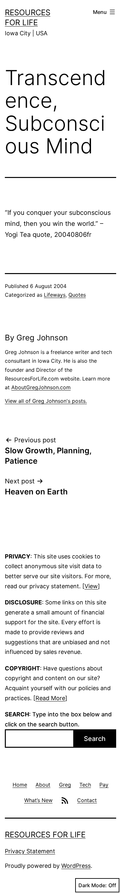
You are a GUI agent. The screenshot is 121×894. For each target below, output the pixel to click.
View (91, 586)
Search (95, 739)
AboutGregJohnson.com (41, 387)
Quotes (77, 295)
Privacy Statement (30, 851)
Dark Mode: (92, 885)
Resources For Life (45, 834)
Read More (50, 698)
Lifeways (55, 295)
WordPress (76, 865)
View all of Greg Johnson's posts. (46, 401)
